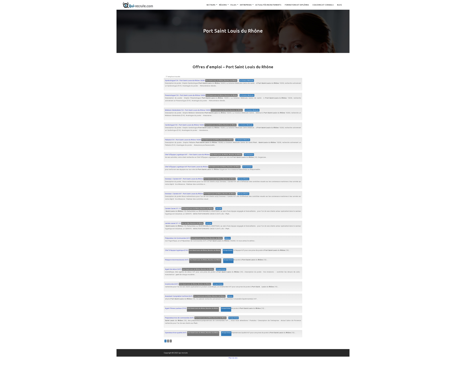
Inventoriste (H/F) (171, 284)
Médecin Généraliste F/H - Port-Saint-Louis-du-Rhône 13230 (187, 110)
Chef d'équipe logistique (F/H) (176, 250)
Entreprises (246, 5)
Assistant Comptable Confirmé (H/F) (179, 296)
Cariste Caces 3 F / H (173, 208)
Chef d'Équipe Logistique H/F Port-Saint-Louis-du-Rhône (186, 167)
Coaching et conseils (322, 5)
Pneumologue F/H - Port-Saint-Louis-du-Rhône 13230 (185, 95)
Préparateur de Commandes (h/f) (177, 238)
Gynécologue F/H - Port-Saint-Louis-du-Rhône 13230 (185, 80)
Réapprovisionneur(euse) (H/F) (177, 260)
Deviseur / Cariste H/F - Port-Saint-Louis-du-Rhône (184, 179)
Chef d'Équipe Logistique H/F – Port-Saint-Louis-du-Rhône (187, 154)
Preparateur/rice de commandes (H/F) (179, 318)
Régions (223, 5)
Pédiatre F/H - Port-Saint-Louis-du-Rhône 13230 (183, 140)
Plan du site (233, 358)
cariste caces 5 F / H (173, 223)
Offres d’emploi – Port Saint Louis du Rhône (233, 67)
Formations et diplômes (297, 5)
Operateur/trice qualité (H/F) (176, 333)
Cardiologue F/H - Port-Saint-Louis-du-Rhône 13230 (184, 125)
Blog (339, 5)
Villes (233, 5)
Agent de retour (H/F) (173, 269)
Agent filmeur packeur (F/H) (175, 308)
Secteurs (210, 5)
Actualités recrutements (268, 5)
